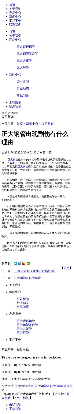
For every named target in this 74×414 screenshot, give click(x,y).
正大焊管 (23, 67)
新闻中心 (15, 16)
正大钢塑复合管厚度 (27, 278)
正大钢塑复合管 (27, 53)
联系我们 (15, 24)
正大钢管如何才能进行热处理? (34, 271)
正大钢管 (13, 159)
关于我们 (15, 8)
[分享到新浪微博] (24, 263)
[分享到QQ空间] (19, 263)
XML (17, 397)
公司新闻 (23, 81)
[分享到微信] (28, 263)
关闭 (66, 268)
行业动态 (23, 88)
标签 (26, 397)
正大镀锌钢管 (26, 46)
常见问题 (23, 95)
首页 (12, 4)
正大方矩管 (24, 60)
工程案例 (15, 20)
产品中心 (15, 12)
